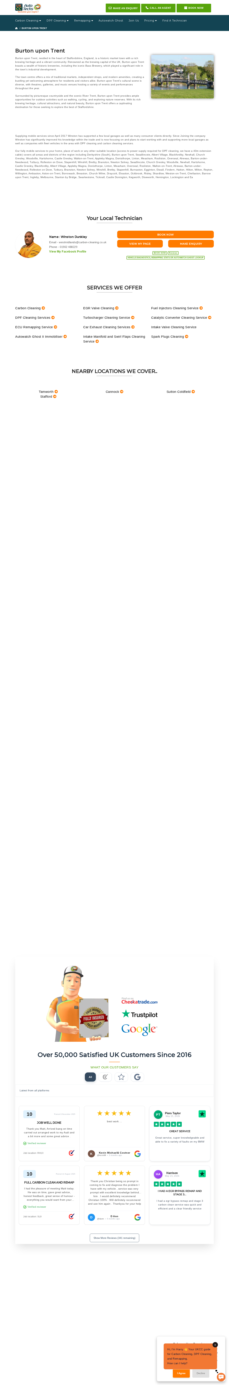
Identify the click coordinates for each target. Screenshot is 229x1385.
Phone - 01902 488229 (63, 246)
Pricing (149, 20)
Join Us (134, 20)
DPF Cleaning (57, 20)
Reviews (173, 253)
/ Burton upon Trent (32, 28)
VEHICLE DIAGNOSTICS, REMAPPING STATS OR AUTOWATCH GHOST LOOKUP (165, 257)
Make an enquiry (123, 8)
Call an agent (160, 7)
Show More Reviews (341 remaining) (114, 1237)
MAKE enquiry (191, 243)
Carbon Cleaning (27, 20)
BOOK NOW (165, 234)
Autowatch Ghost (111, 20)
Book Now (195, 7)
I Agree (181, 1373)
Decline (201, 1373)
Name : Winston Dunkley (68, 237)
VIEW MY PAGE (140, 243)
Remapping (82, 20)
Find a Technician (174, 20)
